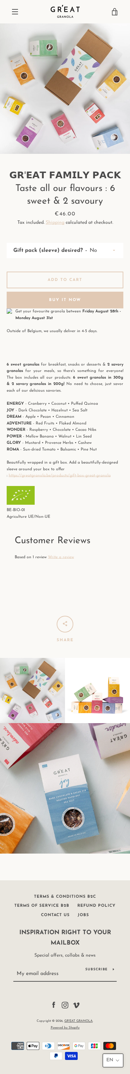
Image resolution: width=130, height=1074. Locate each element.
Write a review (61, 557)
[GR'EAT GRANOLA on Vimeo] (76, 1005)
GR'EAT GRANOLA (78, 1020)
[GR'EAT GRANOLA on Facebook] (53, 1005)
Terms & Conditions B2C (65, 897)
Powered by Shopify (65, 1027)
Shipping (55, 222)
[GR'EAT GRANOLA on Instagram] (65, 1005)
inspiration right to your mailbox (65, 938)
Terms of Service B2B (41, 906)
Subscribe (96, 969)
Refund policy (96, 906)
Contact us (55, 915)
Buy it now (65, 300)
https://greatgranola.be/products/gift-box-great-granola (60, 476)
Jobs (83, 915)
